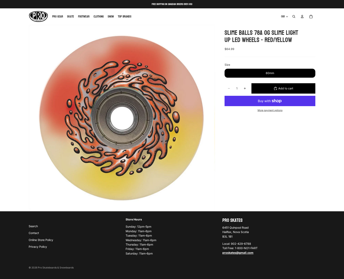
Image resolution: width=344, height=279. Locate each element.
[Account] (302, 16)
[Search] (293, 16)
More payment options (270, 110)
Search (33, 226)
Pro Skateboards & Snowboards (56, 267)
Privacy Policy (38, 246)
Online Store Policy (41, 239)
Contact (34, 233)
